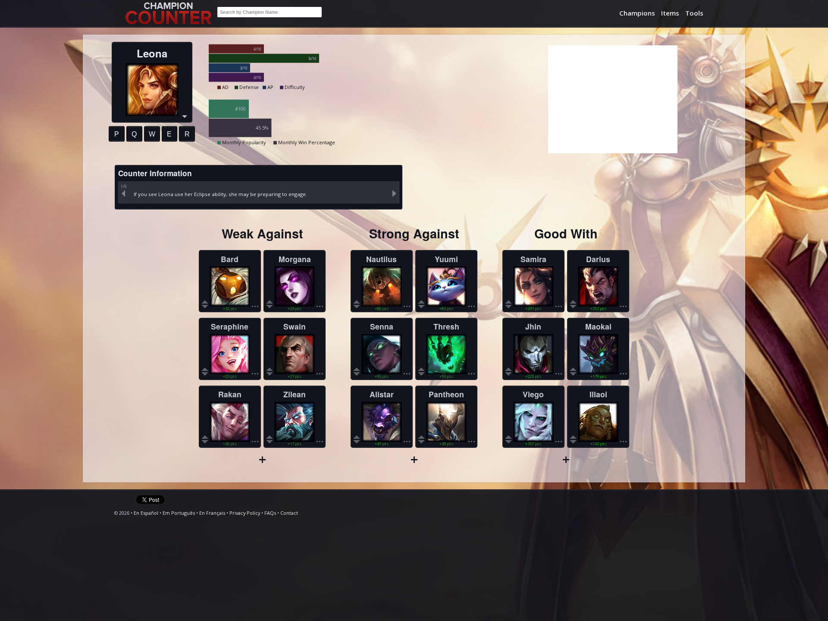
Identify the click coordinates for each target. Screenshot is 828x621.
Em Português (179, 513)
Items (670, 13)
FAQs (270, 513)
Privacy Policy (244, 513)
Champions (637, 13)
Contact (289, 513)
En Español (146, 513)
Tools (694, 13)
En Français (212, 513)
